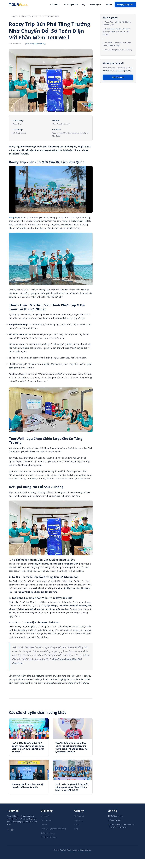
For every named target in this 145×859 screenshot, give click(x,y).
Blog (76, 829)
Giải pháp (54, 4)
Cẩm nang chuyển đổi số (30, 16)
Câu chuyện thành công (74, 4)
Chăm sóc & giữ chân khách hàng (53, 829)
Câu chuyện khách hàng (50, 16)
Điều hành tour (46, 820)
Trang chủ (14, 16)
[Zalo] (12, 830)
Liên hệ (108, 4)
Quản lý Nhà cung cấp (49, 837)
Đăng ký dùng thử (125, 4)
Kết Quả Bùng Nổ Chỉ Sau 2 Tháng (118, 49)
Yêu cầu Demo (118, 77)
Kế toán (44, 824)
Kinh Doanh (45, 816)
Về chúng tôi (95, 4)
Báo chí (77, 824)
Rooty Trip (14, 217)
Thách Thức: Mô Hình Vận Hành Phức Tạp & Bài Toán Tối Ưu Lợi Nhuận (116, 31)
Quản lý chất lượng (48, 833)
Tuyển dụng (78, 820)
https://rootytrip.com (61, 124)
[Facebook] (8, 830)
